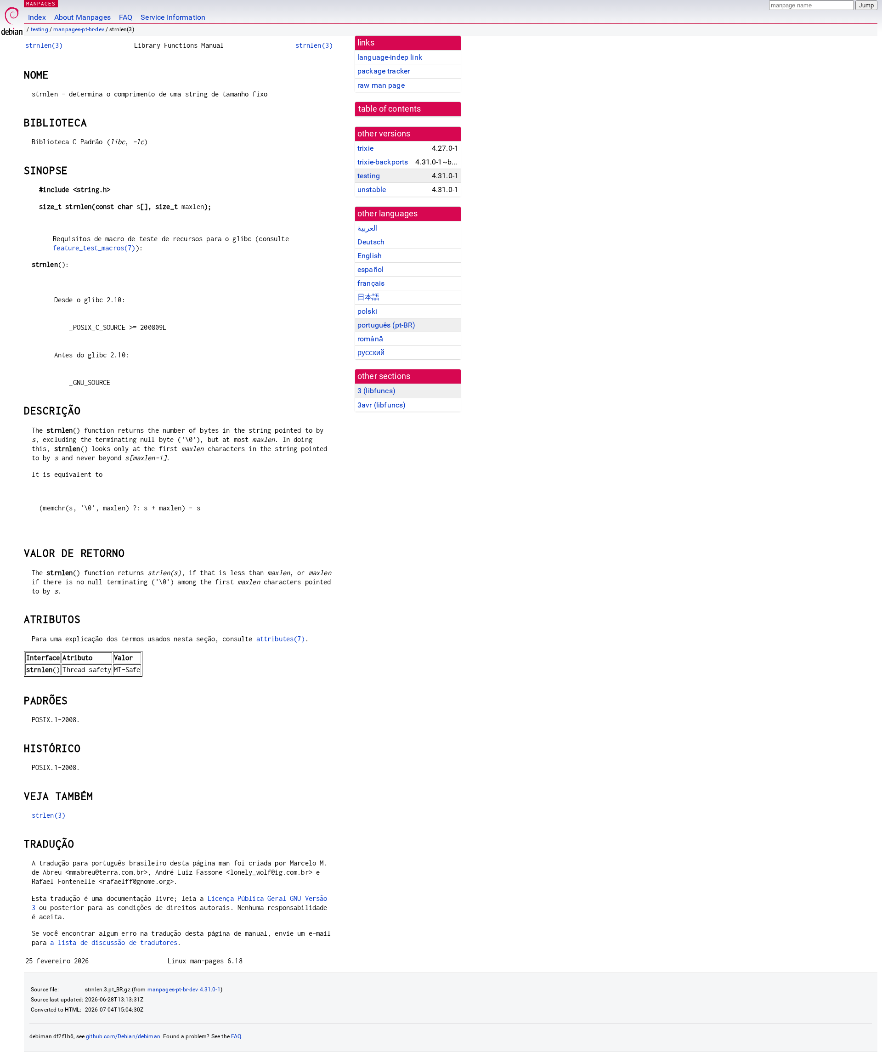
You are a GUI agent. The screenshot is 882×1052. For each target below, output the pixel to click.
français (370, 283)
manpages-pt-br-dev (78, 29)
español (370, 269)
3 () (376, 390)
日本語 (368, 297)
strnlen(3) (44, 45)
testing (39, 29)
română (370, 338)
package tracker (383, 71)
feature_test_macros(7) (94, 248)
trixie (365, 148)
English (369, 255)
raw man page (381, 85)
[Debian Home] (11, 18)
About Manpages (82, 17)
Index (37, 17)
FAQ (125, 17)
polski (367, 311)
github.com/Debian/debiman (123, 1036)
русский (370, 352)
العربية (367, 228)
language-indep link (389, 57)
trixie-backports (382, 162)
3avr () (381, 405)
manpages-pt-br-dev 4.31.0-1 (183, 989)
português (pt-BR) (386, 325)
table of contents (389, 108)
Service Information (173, 17)
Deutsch (370, 242)
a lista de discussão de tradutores (113, 942)
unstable (371, 189)
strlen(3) (48, 815)
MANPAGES (41, 3)
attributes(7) (280, 639)
